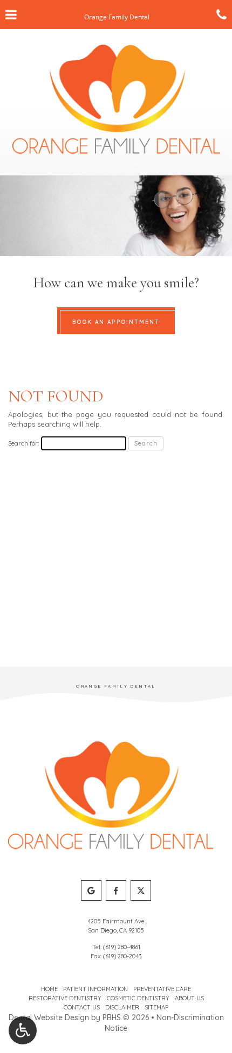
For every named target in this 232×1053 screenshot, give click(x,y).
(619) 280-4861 (121, 947)
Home (49, 989)
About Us (189, 998)
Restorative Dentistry (65, 998)
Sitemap (156, 1007)
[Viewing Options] (22, 1030)
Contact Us (82, 1007)
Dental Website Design (49, 1017)
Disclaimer (122, 1007)
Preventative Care (162, 989)
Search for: (23, 443)
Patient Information (95, 989)
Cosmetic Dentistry (138, 998)
